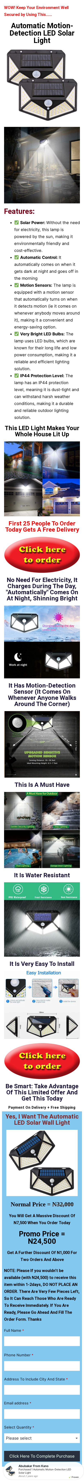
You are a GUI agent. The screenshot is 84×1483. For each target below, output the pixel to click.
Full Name (14, 1330)
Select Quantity (19, 1427)
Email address (17, 1403)
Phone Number (18, 1355)
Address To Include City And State (36, 1379)
